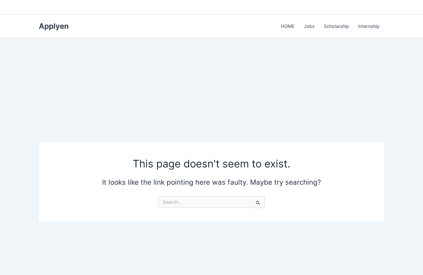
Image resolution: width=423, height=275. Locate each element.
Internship (369, 26)
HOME (288, 26)
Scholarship (336, 26)
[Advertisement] (211, 81)
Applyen (54, 26)
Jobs (309, 26)
